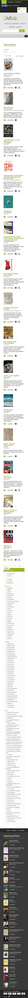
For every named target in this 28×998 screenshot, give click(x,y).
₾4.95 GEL (10, 217)
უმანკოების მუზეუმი (14, 915)
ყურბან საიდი (12, 976)
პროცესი (11, 900)
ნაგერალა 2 (7, 545)
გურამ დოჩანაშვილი (14, 857)
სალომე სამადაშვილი (9, 241)
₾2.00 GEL (10, 355)
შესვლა (10, 5)
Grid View (21, 56)
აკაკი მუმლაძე (7, 411)
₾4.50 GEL (12, 904)
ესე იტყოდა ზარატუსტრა (15, 952)
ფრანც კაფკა (12, 901)
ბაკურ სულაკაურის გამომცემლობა (12, 180)
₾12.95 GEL (12, 919)
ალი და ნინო (12, 974)
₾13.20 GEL (10, 191)
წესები (8, 830)
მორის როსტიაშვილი (9, 343)
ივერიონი (6, 412)
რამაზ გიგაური (12, 961)
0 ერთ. (21, 11)
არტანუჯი (6, 242)
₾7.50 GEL (10, 287)
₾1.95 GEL (10, 120)
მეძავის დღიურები (13, 840)
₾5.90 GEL (12, 956)
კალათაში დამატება (5, 87)
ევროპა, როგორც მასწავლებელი (9, 444)
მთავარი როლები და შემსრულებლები (10, 511)
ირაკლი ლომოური (14, 931)
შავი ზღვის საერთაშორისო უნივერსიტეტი (14, 110)
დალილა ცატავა (8, 75)
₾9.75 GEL (12, 979)
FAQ (18, 830)
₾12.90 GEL (12, 860)
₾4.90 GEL (12, 927)
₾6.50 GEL (10, 253)
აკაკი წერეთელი (8, 212)
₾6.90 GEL (12, 874)
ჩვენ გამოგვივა (8, 107)
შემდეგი (7, 568)
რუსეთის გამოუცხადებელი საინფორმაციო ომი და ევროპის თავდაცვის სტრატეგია (14, 238)
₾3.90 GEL (12, 889)
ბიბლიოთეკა (7, 23)
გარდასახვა (12, 967)
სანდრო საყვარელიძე (14, 842)
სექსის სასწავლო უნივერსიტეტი (17, 848)
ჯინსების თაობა (13, 892)
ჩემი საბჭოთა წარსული (11, 274)
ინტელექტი (6, 76)
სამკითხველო (18, 2)
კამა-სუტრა (12, 877)
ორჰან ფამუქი (12, 916)
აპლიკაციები (10, 2)
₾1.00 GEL (12, 845)
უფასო (10, 423)
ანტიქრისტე (12, 922)
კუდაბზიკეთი (8, 211)
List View (23, 56)
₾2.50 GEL (12, 971)
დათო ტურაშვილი (13, 894)
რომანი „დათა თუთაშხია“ (12, 376)
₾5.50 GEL (10, 490)
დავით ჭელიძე (7, 513)
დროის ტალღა (8, 410)
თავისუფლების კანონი (11, 308)
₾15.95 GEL (10, 87)
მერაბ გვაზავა (7, 377)
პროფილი (23, 23)
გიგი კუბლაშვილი (8, 109)
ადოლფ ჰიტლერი (13, 909)
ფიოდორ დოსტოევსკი (14, 871)
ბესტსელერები (12, 836)
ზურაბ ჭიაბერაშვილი (9, 178)
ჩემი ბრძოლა (12, 907)
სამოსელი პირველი (14, 855)
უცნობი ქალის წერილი (14, 937)
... (17, 566)
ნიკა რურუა (6, 309)
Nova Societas (6, 448)
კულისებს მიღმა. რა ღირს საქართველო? (12, 140)
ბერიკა (5, 514)
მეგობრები (12, 27)
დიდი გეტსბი (12, 885)
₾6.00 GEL (10, 559)
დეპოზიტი (18, 27)
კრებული (6, 446)
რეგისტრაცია (16, 5)
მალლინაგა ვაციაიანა (14, 879)
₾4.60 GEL (12, 897)
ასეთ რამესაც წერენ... (10, 342)
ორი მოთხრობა (13, 982)
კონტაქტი (13, 830)
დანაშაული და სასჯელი (15, 945)
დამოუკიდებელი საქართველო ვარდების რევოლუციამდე (13, 176)
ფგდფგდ (19, 87)
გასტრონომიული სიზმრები (12, 73)
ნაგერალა (7, 476)
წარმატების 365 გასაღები (15, 959)
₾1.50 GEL (12, 867)
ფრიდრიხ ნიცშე (13, 924)
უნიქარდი (22, 830)
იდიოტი (11, 870)
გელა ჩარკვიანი (8, 477)
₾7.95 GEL (10, 155)
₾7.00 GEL (10, 525)
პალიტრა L (6, 144)
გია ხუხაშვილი (7, 143)
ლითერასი (6, 344)
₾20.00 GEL (12, 882)
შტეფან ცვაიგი (12, 864)
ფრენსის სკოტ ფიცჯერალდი (16, 886)
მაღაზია (4, 2)
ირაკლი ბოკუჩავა (8, 275)
